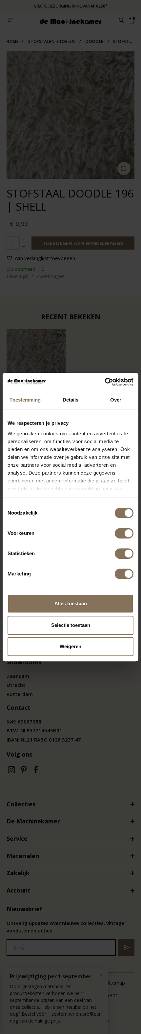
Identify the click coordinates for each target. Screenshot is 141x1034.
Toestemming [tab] (25, 400)
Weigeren (70, 646)
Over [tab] (115, 400)
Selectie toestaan (70, 625)
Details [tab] (71, 400)
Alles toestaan (70, 603)
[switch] (124, 533)
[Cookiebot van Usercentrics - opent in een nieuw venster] (104, 382)
